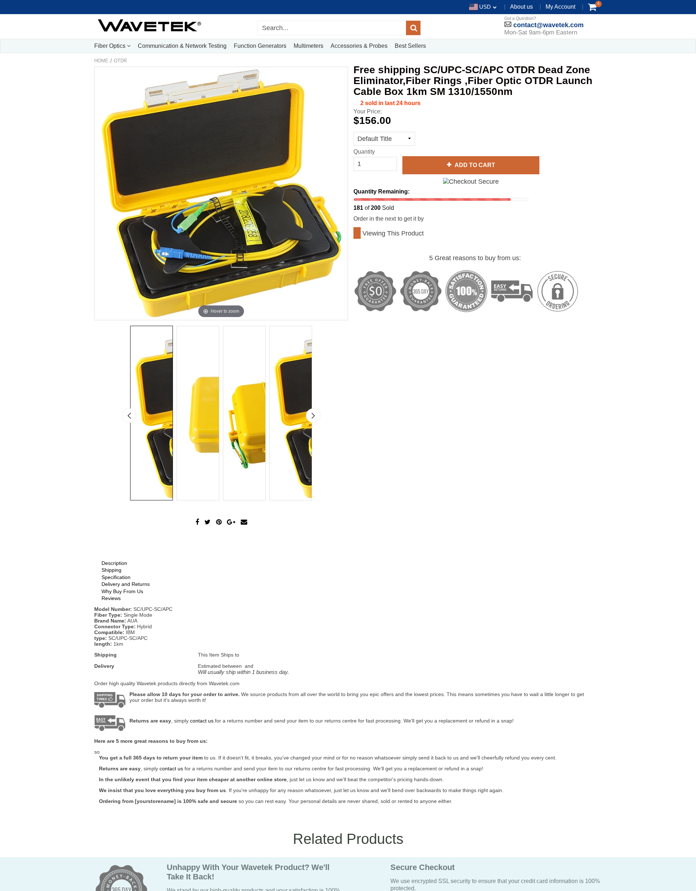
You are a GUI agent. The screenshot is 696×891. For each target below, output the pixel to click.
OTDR (120, 60)
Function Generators (260, 46)
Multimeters (308, 46)
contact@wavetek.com (547, 25)
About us (521, 7)
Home (101, 60)
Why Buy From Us (122, 591)
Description (114, 563)
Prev (129, 415)
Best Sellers (410, 46)
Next (313, 415)
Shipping (111, 570)
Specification (116, 577)
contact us (171, 768)
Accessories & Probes (359, 46)
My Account (560, 7)
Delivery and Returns (126, 584)
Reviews (111, 598)
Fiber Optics (110, 46)
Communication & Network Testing (182, 46)
